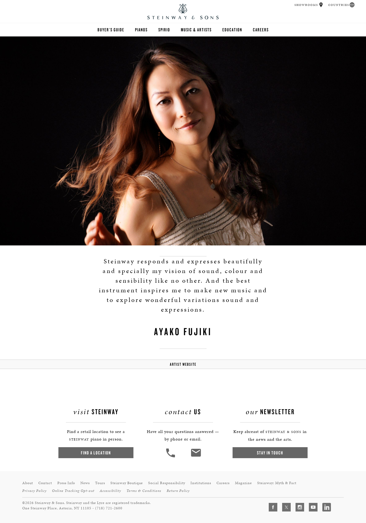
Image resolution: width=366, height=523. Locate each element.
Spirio (164, 29)
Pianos (141, 29)
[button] (321, 5)
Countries (338, 5)
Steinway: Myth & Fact (276, 482)
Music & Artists (196, 29)
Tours (100, 482)
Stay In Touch (270, 452)
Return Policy (178, 490)
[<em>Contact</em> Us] (196, 457)
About (27, 482)
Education (232, 29)
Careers (261, 29)
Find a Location (96, 452)
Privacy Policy (34, 490)
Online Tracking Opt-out (73, 490)
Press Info (66, 482)
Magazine (243, 482)
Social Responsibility (166, 482)
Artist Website (183, 364)
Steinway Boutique (126, 482)
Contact (45, 482)
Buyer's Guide (111, 29)
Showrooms (306, 5)
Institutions (201, 482)
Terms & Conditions (143, 490)
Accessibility (110, 490)
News (85, 482)
